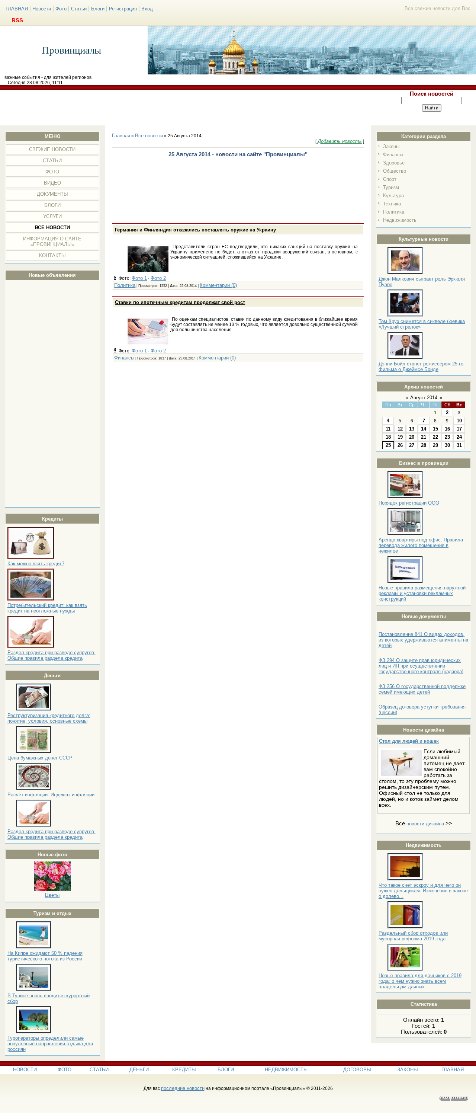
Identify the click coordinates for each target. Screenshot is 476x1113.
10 (459, 420)
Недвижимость (399, 220)
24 (459, 437)
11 (388, 429)
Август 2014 (423, 397)
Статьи (79, 9)
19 (400, 437)
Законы (391, 146)
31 (459, 445)
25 (388, 445)
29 (435, 445)
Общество (394, 171)
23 (447, 437)
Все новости (149, 135)
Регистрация (123, 9)
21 (423, 437)
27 (411, 445)
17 (459, 429)
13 (411, 429)
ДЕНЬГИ (139, 1069)
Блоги (97, 9)
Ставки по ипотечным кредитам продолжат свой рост (180, 302)
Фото (61, 9)
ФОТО (64, 1069)
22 (435, 437)
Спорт (389, 179)
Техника (392, 204)
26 (400, 445)
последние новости (183, 1088)
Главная (121, 135)
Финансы (393, 154)
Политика (393, 212)
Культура (393, 195)
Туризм (391, 187)
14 (423, 429)
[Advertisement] (194, 107)
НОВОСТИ (25, 1069)
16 (447, 429)
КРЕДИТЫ (184, 1069)
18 (388, 437)
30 (447, 445)
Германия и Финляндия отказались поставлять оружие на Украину (195, 230)
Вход (147, 9)
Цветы (52, 895)
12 (400, 429)
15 (435, 429)
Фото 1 (139, 278)
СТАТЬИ (99, 1069)
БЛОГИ (226, 1069)
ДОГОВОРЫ (357, 1069)
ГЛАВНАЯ (17, 9)
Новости (41, 9)
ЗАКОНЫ (407, 1069)
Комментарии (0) (218, 285)
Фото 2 (158, 278)
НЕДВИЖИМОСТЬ (286, 1069)
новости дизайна (425, 823)
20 (411, 437)
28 (423, 445)
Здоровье (394, 163)
